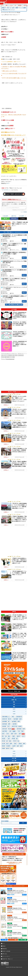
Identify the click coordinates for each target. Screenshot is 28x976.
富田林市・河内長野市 (6, 746)
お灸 (2, 355)
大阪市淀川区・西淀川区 (6, 719)
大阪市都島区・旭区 (6, 721)
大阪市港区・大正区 (6, 726)
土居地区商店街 (20, 355)
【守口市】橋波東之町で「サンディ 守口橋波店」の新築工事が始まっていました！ (19, 573)
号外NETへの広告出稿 (6, 951)
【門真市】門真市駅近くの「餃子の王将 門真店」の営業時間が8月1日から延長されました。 (19, 450)
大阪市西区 (14, 723)
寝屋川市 (18, 736)
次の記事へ (22, 216)
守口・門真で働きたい (9, 232)
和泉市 (15, 743)
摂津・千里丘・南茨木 (6, 736)
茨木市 (7, 733)
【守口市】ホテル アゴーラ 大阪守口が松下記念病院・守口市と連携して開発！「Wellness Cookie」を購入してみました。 (19, 438)
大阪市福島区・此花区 (17, 719)
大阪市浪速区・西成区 (21, 728)
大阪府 (19, 12)
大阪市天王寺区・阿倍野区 (17, 726)
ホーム (3, 943)
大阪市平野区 (4, 731)
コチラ (7, 183)
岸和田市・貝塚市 (22, 743)
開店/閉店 (19, 5)
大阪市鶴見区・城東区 (16, 721)
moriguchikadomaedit (10, 359)
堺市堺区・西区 (15, 738)
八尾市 (8, 738)
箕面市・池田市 (14, 733)
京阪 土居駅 (15, 355)
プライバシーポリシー (6, 956)
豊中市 (21, 733)
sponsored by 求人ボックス (19, 232)
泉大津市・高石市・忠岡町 (7, 743)
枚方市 (23, 736)
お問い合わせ (4, 953)
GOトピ (2, 5)
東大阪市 (3, 738)
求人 (15, 5)
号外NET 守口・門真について (7, 958)
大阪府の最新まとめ (6, 716)
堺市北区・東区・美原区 (6, 741)
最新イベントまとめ (9, 5)
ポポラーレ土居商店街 (8, 355)
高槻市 (13, 736)
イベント (3, 359)
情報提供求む (4, 948)
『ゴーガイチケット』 (6, 189)
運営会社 (3, 946)
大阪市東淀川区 (19, 716)
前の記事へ (6, 216)
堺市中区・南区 (16, 741)
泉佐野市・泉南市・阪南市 (17, 746)
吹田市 (3, 733)
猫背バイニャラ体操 (10, 357)
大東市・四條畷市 (12, 731)
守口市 (2, 357)
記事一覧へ (14, 216)
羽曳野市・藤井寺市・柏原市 (7, 748)
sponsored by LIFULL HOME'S (19, 885)
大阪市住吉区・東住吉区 (8, 728)
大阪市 (13, 716)
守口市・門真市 (21, 731)
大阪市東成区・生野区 (6, 723)
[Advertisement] (14, 376)
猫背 (5, 357)
